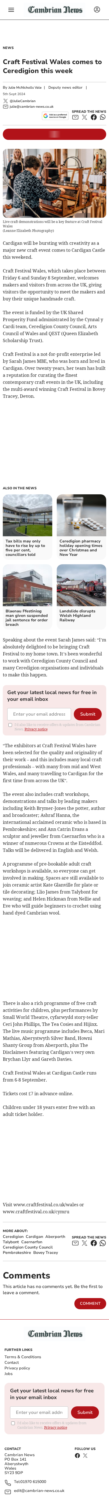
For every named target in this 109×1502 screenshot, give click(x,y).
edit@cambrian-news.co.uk (39, 1491)
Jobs (8, 1373)
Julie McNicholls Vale (25, 87)
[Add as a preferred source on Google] (55, 116)
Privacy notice (36, 729)
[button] (11, 10)
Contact (11, 1362)
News (8, 48)
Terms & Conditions (22, 1357)
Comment (90, 1303)
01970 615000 (33, 1482)
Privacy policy (17, 1368)
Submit (87, 714)
